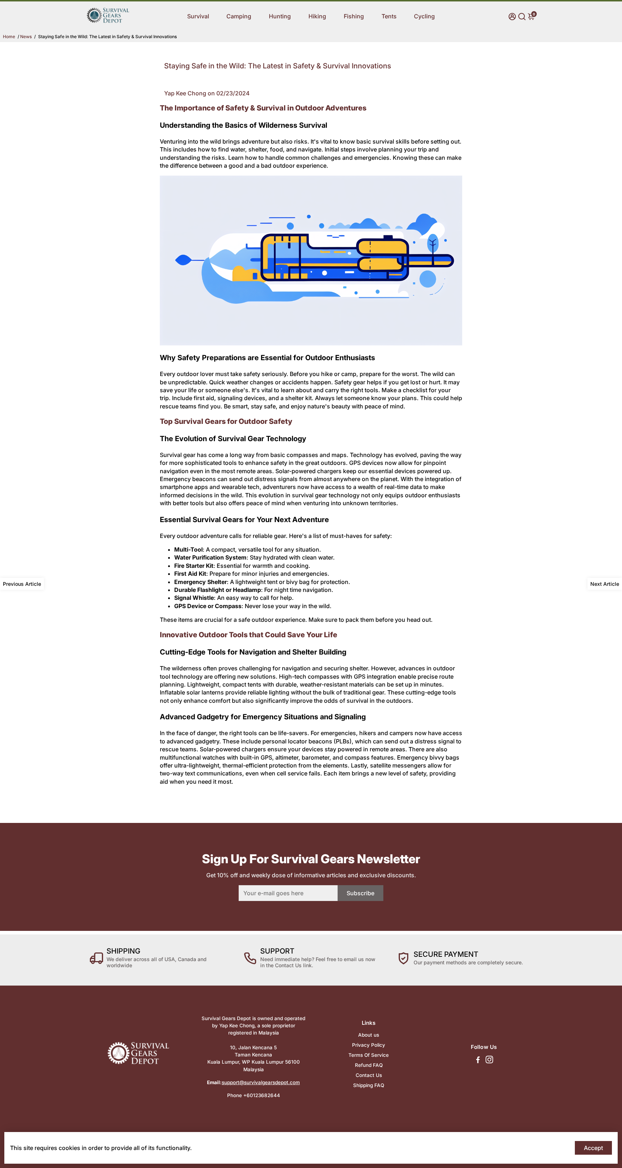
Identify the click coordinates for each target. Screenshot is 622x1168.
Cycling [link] (424, 16)
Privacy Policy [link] (368, 1045)
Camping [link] (238, 16)
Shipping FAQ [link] (368, 1085)
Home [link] (9, 36)
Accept (593, 1147)
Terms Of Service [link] (368, 1055)
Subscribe (360, 893)
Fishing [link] (354, 16)
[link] (108, 27)
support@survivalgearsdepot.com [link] (261, 1082)
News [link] (26, 36)
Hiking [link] (317, 16)
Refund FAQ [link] (369, 1065)
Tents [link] (389, 16)
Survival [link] (198, 16)
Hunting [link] (280, 16)
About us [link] (368, 1035)
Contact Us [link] (369, 1075)
